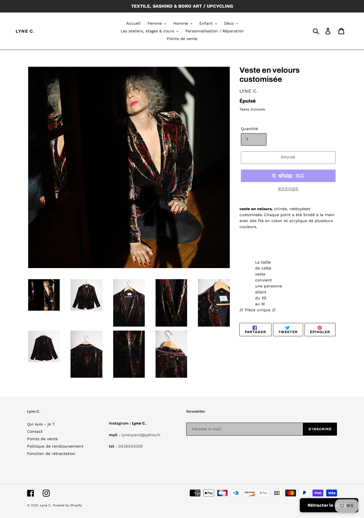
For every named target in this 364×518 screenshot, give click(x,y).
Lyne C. (25, 31)
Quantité (249, 128)
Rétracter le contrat (329, 505)
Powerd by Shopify (67, 505)
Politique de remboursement (55, 446)
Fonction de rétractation (51, 453)
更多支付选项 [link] (288, 189)
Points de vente (42, 438)
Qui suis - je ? (41, 424)
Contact (35, 431)
